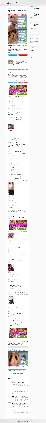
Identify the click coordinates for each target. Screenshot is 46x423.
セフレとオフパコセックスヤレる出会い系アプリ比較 (23, 420)
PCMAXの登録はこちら (23, 54)
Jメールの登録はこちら (23, 82)
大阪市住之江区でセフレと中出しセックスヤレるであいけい (18, 382)
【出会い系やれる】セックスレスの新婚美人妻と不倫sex (36, 9)
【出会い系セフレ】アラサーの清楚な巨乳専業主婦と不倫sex (36, 20)
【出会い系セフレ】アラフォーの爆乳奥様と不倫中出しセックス (36, 14)
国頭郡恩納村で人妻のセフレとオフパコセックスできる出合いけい (17, 416)
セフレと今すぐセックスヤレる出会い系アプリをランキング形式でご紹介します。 (23, 421)
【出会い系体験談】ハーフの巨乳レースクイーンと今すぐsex (36, 25)
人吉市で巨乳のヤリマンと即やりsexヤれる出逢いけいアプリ (18, 410)
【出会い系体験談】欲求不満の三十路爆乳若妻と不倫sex (36, 31)
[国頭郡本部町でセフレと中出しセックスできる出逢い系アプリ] (20, 373)
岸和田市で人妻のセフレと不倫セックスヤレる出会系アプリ (18, 396)
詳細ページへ (13, 54)
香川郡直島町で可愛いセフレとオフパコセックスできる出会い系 (19, 403)
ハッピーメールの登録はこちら (23, 69)
